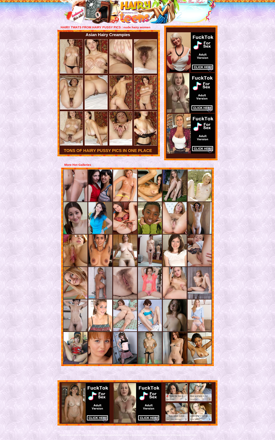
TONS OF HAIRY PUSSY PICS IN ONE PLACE (108, 150)
